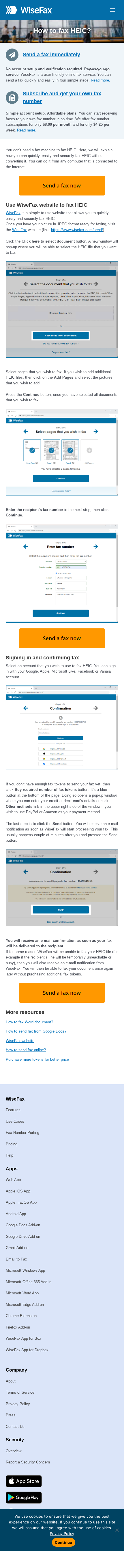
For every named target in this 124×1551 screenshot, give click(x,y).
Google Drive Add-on (23, 1236)
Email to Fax (16, 1259)
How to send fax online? (26, 1050)
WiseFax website (20, 1041)
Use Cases (15, 1121)
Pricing (11, 1144)
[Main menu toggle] (113, 10)
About (11, 1381)
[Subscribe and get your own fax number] (14, 97)
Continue (63, 1542)
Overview (13, 1451)
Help (9, 1155)
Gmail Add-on (17, 1248)
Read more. (100, 80)
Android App (16, 1214)
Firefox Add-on (18, 1327)
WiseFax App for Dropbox (27, 1350)
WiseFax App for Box (23, 1338)
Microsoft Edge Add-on (25, 1304)
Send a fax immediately (51, 54)
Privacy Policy (18, 1404)
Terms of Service (20, 1392)
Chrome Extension (21, 1316)
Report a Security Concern (28, 1462)
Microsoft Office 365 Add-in (28, 1282)
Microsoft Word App (22, 1293)
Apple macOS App (21, 1202)
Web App (13, 1180)
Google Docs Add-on (23, 1225)
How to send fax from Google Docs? (36, 1031)
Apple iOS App (18, 1191)
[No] (117, 1530)
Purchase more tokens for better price (37, 1059)
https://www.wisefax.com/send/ (77, 230)
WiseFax (13, 213)
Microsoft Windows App (25, 1270)
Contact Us (15, 1426)
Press (11, 1415)
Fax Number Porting (22, 1132)
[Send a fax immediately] (14, 54)
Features (13, 1110)
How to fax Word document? (29, 1022)
